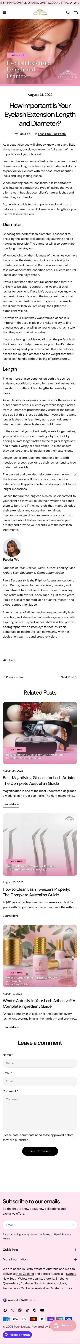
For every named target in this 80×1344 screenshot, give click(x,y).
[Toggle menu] (4, 12)
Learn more (11, 804)
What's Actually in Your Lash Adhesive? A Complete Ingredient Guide (39, 1003)
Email (7, 1073)
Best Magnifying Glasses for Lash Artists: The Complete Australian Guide (39, 780)
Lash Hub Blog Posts (52, 134)
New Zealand (25, 1274)
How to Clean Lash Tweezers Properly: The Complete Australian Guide (36, 892)
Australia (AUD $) (20, 1300)
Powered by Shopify (45, 1327)
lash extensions (41, 515)
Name (8, 1055)
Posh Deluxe (22, 1327)
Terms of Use (51, 1234)
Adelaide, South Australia (38, 1283)
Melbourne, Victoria (41, 1278)
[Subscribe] (73, 1225)
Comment (10, 1091)
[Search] (68, 12)
